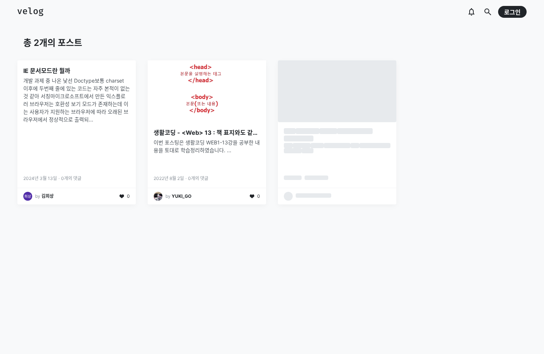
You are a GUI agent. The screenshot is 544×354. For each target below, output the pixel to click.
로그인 (512, 12)
